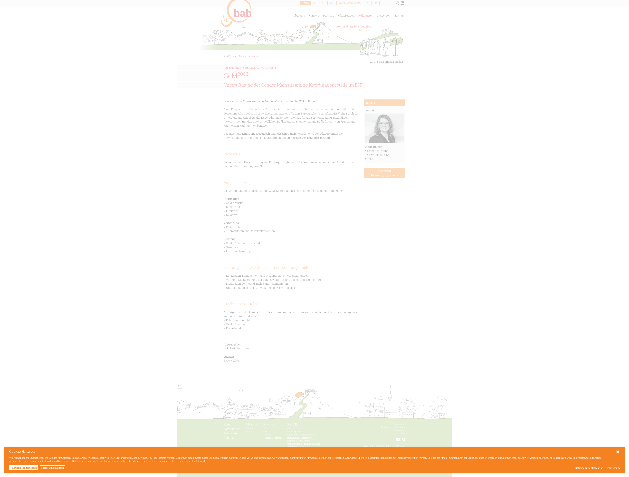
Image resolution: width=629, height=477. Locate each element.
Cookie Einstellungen (52, 467)
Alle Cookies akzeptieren (24, 467)
